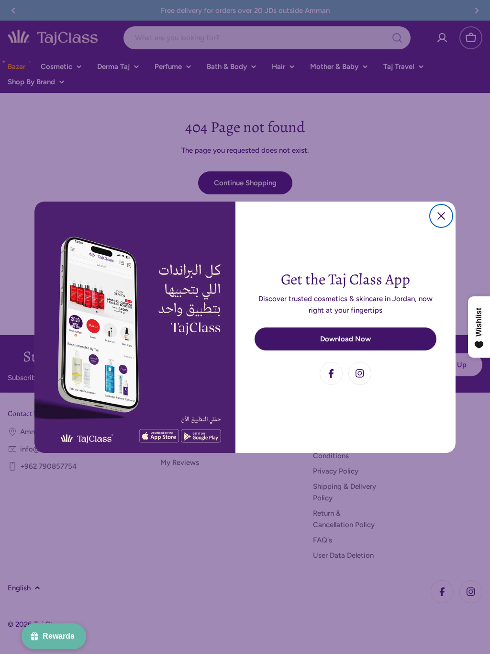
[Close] (441, 216)
